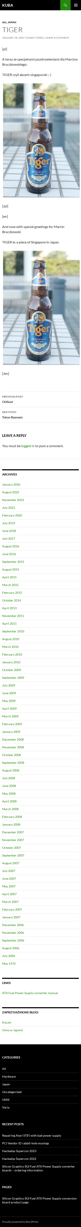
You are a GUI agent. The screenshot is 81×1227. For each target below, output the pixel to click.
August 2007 (10, 863)
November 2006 (13, 932)
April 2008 (9, 801)
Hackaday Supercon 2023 (19, 1151)
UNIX (6, 1099)
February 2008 (12, 817)
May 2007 (9, 886)
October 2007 (11, 847)
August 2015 (10, 569)
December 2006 (13, 925)
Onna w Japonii (12, 1030)
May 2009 (9, 701)
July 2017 (8, 538)
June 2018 (9, 531)
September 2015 (13, 561)
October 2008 (11, 755)
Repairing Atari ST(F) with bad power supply (31, 1135)
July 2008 (8, 778)
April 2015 (9, 577)
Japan (12, 22)
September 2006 (13, 940)
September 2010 (13, 631)
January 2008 (11, 824)
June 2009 (9, 693)
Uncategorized (12, 1092)
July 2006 (8, 956)
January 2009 (11, 731)
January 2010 (11, 662)
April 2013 (9, 608)
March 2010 (10, 646)
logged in (28, 446)
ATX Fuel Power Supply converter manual (30, 993)
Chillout (12, 399)
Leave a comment (57, 37)
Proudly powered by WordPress (20, 1221)
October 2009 (11, 670)
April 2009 (9, 708)
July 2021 (8, 507)
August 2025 (10, 492)
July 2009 (8, 685)
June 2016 (9, 554)
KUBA (7, 5)
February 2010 (12, 654)
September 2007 (13, 855)
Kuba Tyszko (35, 37)
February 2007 (12, 909)
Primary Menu (76, 5)
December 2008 (13, 739)
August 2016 (10, 546)
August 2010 (10, 639)
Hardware (9, 1076)
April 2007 (9, 894)
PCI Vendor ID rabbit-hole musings (25, 1143)
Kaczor (7, 1022)
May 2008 (9, 793)
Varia (5, 1107)
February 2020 (12, 515)
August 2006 (10, 948)
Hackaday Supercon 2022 (19, 1158)
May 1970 (9, 963)
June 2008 (9, 786)
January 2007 (11, 917)
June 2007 (9, 878)
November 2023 (13, 500)
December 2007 (13, 832)
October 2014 (11, 600)
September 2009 (13, 677)
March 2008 (10, 809)
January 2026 (11, 484)
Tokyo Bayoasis (12, 414)
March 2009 (10, 716)
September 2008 (13, 762)
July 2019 (8, 523)
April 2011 (9, 623)
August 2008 (10, 770)
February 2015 (12, 592)
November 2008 (13, 747)
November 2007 (13, 840)
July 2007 (8, 871)
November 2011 (13, 616)
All (4, 22)
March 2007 (10, 902)
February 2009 (12, 724)
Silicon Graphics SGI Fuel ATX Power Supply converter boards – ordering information (38, 1168)
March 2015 (10, 585)
